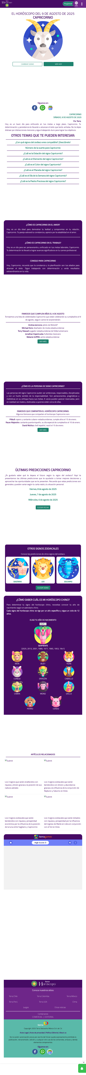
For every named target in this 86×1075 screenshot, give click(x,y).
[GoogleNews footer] (50, 1051)
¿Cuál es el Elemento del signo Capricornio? (43, 159)
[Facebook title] (35, 107)
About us (62, 1032)
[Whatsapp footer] (42, 1051)
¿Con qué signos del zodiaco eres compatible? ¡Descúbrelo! (43, 142)
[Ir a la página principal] (7, 4)
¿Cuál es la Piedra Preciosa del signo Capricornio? (43, 181)
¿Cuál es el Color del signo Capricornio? (43, 164)
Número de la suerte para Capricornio (43, 147)
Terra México (72, 996)
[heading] (43, 341)
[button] (76, 4)
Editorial (49, 1016)
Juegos (26, 1007)
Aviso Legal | (25, 1032)
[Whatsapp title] (42, 107)
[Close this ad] (84, 1062)
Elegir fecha (43, 507)
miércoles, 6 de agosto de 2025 (43, 499)
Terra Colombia (43, 996)
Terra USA (43, 1001)
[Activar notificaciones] (72, 1068)
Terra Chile (13, 996)
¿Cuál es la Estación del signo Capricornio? (43, 153)
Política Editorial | (52, 1032)
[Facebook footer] (35, 1051)
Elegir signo (43, 587)
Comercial (37, 1016)
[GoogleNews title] (50, 107)
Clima (74, 1001)
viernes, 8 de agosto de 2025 (43, 489)
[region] (43, 83)
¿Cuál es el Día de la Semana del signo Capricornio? (43, 175)
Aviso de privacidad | (38, 1032)
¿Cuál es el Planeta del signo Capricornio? (43, 170)
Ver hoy (58, 64)
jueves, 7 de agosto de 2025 (43, 494)
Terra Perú (13, 1001)
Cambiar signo (27, 64)
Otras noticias (60, 1007)
